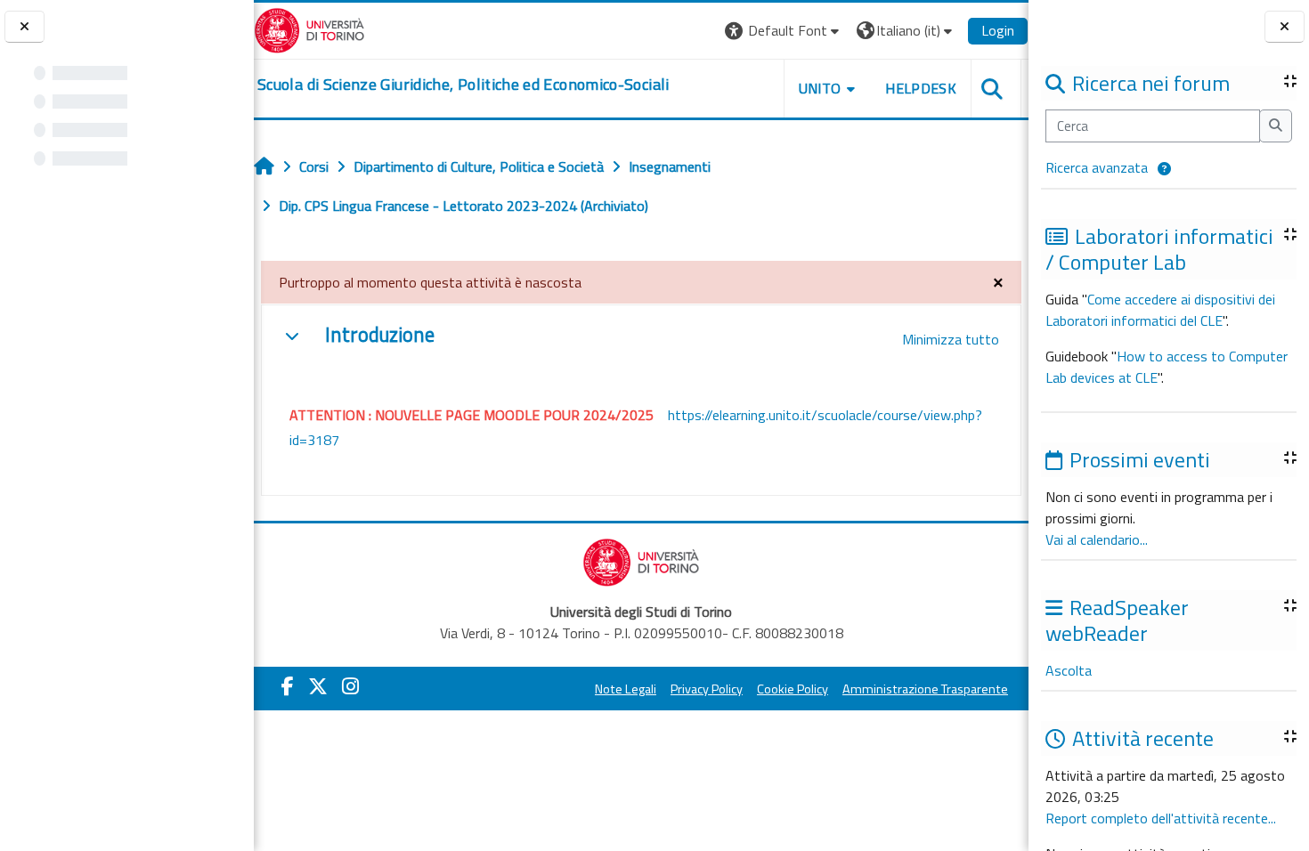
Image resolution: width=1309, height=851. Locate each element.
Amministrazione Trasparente (925, 689)
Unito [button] (820, 88)
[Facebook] (287, 686)
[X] (318, 686)
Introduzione (380, 335)
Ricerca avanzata (1096, 167)
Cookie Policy (792, 689)
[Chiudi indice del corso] (24, 27)
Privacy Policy (707, 689)
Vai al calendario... (1096, 539)
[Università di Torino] (309, 28)
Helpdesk (920, 88)
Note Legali (625, 689)
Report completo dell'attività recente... (1160, 818)
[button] (1164, 169)
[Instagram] (350, 686)
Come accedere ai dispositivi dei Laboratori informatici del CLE (1160, 309)
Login (997, 30)
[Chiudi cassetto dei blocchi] (1284, 27)
